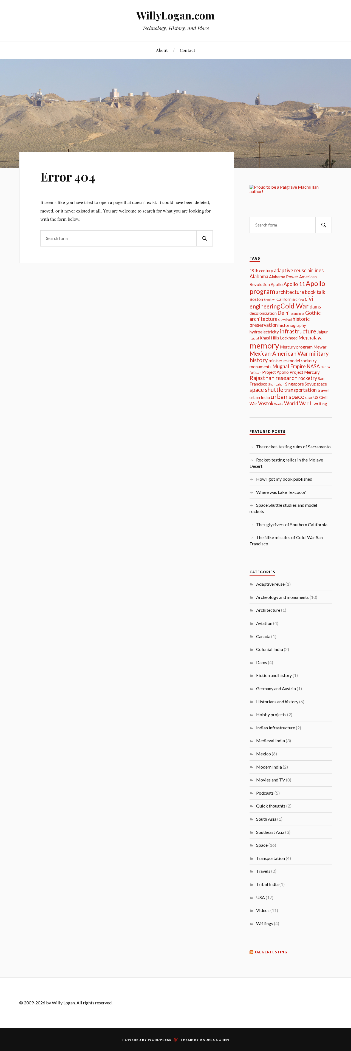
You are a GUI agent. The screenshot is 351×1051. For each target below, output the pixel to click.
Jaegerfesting (270, 952)
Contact (187, 50)
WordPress (159, 1040)
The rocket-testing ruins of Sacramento (293, 446)
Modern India (269, 766)
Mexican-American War (279, 353)
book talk (315, 292)
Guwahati (285, 319)
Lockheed (289, 337)
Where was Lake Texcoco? (281, 492)
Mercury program (296, 346)
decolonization (263, 313)
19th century (261, 270)
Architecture (268, 610)
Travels (263, 871)
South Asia (266, 818)
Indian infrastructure (275, 727)
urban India (260, 397)
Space (262, 845)
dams (315, 307)
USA (260, 897)
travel (323, 390)
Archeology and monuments (282, 597)
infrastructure (298, 331)
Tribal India (267, 884)
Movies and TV (270, 779)
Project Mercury (305, 372)
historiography (292, 325)
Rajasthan (262, 378)
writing (320, 403)
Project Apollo (275, 372)
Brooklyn (270, 299)
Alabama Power (283, 276)
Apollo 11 (294, 284)
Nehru (325, 367)
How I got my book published (284, 478)
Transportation (270, 858)
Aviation (264, 623)
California (285, 299)
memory (264, 345)
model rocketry (302, 360)
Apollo (277, 284)
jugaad (254, 338)
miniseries (278, 360)
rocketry (307, 378)
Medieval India (270, 740)
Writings (264, 923)
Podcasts (265, 792)
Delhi (284, 313)
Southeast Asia (270, 832)
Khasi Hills (269, 337)
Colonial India (269, 649)
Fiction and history (274, 675)
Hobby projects (271, 714)
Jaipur (322, 331)
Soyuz (310, 383)
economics (297, 313)
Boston (256, 299)
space (321, 383)
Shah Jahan (276, 384)
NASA (313, 366)
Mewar (320, 346)
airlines (315, 270)
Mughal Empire (289, 366)
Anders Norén (214, 1040)
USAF (309, 398)
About (162, 50)
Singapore (294, 383)
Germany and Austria (276, 688)
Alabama (259, 276)
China (300, 299)
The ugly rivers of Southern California (291, 524)
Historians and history (277, 701)
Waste (278, 404)
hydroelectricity (264, 331)
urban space (287, 396)
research (286, 378)
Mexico (263, 753)
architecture (290, 292)
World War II (298, 403)
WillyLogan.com (175, 15)
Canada (263, 636)
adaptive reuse (290, 270)
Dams (261, 662)
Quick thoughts (270, 805)
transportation (300, 390)
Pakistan (255, 372)
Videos (263, 910)
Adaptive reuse (270, 584)
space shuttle (266, 389)
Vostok (265, 403)
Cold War (295, 306)
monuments (260, 366)
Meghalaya (310, 338)
